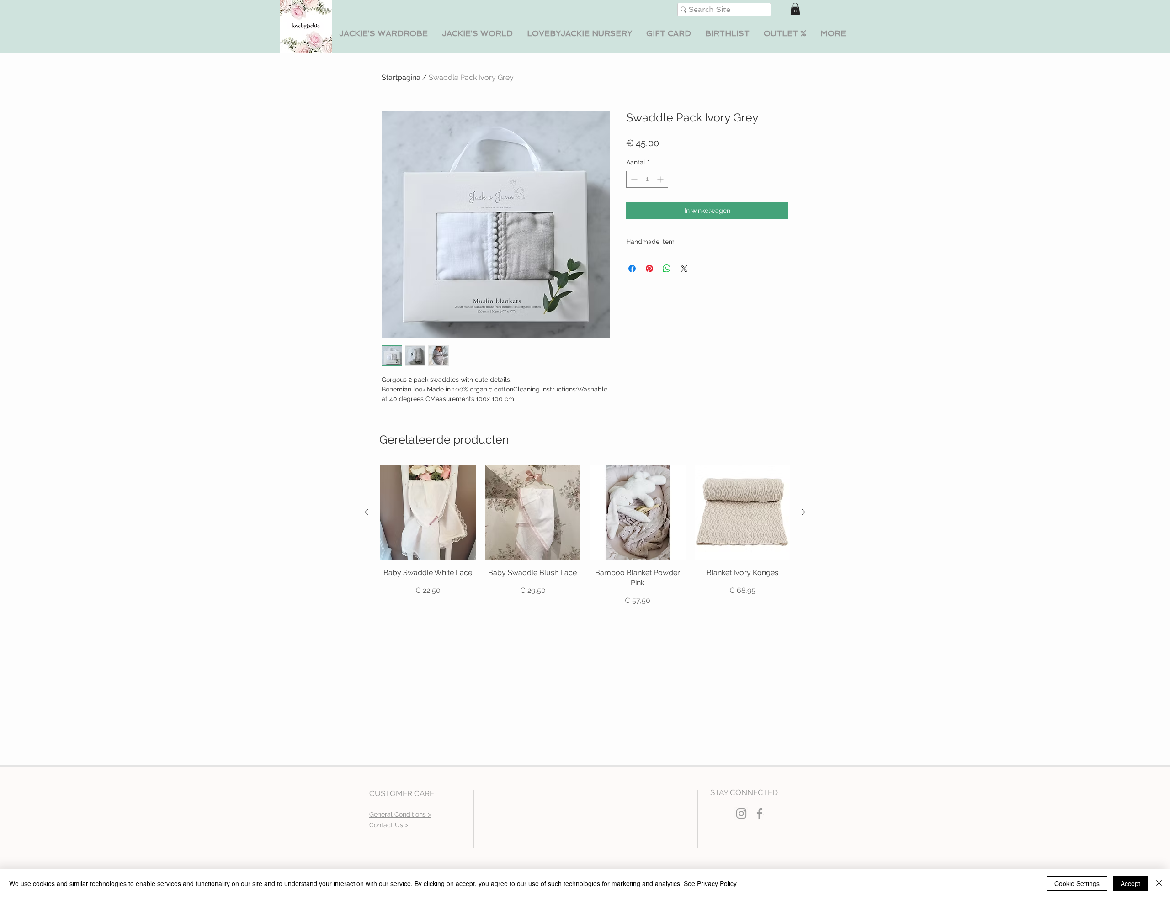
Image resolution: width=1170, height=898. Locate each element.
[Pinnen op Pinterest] (649, 268)
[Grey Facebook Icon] (759, 813)
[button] (383, 34)
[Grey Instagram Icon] (741, 813)
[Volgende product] (803, 512)
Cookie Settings (1077, 883)
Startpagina (401, 77)
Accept (1130, 883)
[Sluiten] (1159, 883)
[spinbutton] (647, 179)
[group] (585, 535)
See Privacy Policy (710, 883)
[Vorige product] (366, 512)
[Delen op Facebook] (632, 268)
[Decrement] (633, 179)
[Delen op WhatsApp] (666, 268)
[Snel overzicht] (428, 512)
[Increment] (661, 179)
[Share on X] (684, 268)
